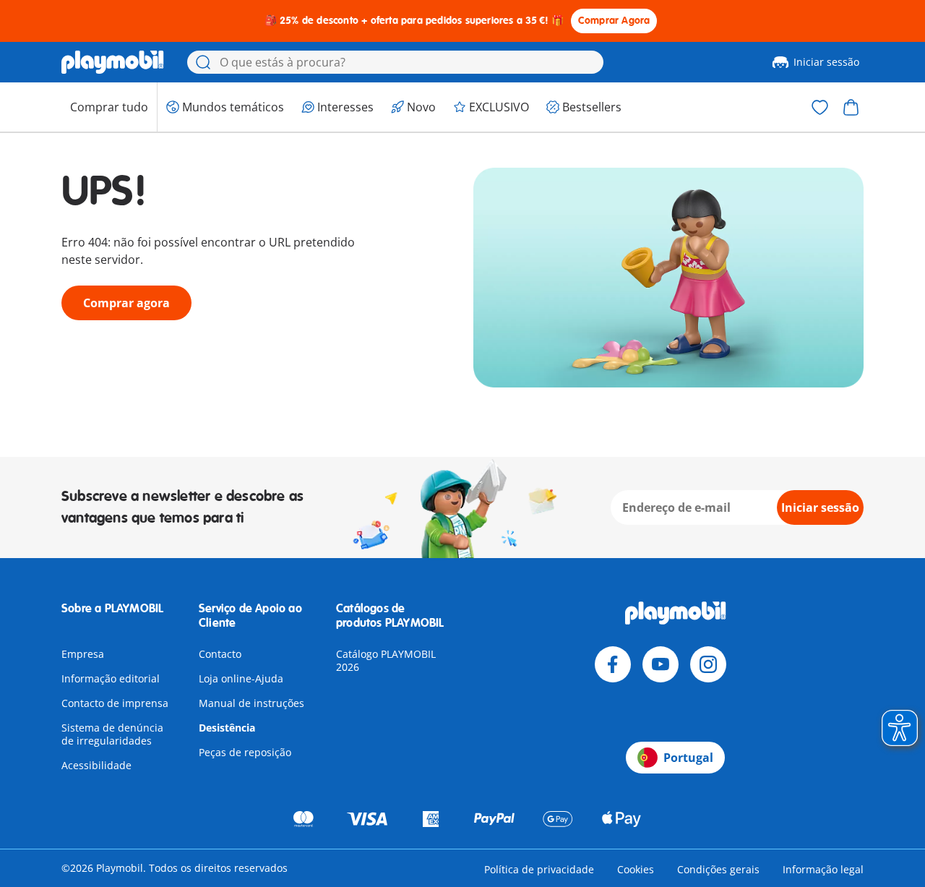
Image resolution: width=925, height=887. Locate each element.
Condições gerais (718, 869)
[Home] (112, 62)
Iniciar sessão (826, 62)
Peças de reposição (245, 752)
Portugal (688, 758)
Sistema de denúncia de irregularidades (112, 734)
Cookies (635, 869)
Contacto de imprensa (114, 703)
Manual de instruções (251, 703)
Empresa (82, 654)
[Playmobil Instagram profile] (708, 664)
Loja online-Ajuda (241, 678)
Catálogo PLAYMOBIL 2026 (386, 660)
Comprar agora (126, 303)
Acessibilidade (96, 765)
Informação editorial (110, 678)
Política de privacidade (539, 869)
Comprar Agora (614, 20)
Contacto (220, 654)
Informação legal (823, 869)
